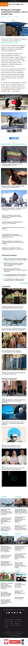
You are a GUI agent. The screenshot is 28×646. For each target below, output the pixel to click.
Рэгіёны (11, 621)
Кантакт (6, 625)
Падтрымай (18, 619)
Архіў (15, 621)
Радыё (6, 621)
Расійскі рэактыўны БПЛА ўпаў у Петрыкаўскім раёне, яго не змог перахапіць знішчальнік (15, 270)
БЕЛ (12, 1)
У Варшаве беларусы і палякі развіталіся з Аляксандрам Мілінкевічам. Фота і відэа (15, 275)
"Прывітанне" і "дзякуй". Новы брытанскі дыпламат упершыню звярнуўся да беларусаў (21, 527)
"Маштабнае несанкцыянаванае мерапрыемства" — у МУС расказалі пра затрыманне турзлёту (12, 235)
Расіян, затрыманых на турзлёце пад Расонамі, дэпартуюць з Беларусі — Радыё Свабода (13, 242)
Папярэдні (2, 120)
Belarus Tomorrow (10, 609)
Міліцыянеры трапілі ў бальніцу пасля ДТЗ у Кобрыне (13, 228)
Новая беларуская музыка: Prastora (19, 598)
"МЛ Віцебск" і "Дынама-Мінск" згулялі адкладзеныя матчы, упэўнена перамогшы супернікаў (7, 586)
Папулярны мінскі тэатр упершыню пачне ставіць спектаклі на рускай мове (21, 548)
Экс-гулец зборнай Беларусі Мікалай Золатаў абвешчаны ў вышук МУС (6, 601)
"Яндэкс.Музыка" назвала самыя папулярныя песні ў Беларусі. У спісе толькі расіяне (21, 565)
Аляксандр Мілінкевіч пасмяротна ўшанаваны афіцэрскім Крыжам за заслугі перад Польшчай (14, 401)
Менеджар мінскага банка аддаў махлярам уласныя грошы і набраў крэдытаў (13, 186)
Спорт (3, 571)
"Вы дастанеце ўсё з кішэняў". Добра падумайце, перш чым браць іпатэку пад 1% (6, 563)
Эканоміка (4, 534)
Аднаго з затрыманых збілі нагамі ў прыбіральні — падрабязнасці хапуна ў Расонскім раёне (12, 216)
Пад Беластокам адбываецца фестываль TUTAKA (20, 592)
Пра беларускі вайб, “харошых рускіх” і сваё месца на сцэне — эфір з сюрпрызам (13, 468)
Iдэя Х (16, 609)
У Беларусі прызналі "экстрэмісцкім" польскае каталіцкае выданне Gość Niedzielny (20, 519)
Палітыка (18, 497)
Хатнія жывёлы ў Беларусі (19, 144)
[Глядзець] (12, 20)
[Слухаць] (4, 466)
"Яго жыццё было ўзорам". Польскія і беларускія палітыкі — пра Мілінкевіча (14, 279)
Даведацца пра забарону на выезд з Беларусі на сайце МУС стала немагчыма (12, 248)
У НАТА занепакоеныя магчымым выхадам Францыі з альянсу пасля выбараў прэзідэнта (15, 259)
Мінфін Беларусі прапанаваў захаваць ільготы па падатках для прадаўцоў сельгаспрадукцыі (13, 264)
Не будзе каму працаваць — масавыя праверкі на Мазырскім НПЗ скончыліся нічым (14, 208)
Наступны (25, 120)
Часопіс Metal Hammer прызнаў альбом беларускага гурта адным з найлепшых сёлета (20, 556)
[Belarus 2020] (15, 642)
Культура (18, 534)
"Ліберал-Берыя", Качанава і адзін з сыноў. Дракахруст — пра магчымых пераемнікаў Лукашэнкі (13, 423)
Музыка (17, 571)
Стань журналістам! (9, 619)
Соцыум (17, 16)
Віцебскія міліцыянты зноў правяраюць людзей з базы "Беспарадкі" (12, 222)
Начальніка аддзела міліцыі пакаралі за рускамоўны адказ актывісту (12, 164)
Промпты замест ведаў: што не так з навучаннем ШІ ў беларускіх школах (11, 446)
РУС (15, 1)
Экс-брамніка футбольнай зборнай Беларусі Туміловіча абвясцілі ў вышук (6, 594)
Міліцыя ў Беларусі (6, 144)
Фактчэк (20, 609)
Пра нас (6, 627)
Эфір (24, 609)
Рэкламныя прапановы (15, 625)
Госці (4, 609)
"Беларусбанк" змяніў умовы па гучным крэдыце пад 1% (6, 556)
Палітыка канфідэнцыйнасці (14, 635)
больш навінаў (23, 283)
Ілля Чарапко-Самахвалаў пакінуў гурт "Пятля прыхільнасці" (20, 585)
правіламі (20, 633)
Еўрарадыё (3, 16)
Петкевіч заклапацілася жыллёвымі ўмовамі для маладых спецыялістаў (13, 373)
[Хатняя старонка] (15, 4)
